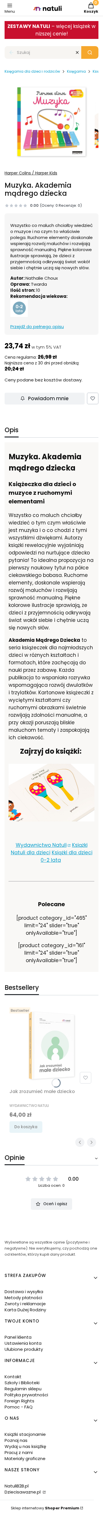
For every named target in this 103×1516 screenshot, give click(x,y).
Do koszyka (25, 1127)
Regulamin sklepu (23, 1389)
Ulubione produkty (24, 1349)
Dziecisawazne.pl (23, 1492)
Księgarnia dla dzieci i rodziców (32, 71)
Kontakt (13, 1377)
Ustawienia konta (23, 1343)
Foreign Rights (19, 1401)
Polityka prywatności (26, 1395)
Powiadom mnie (48, 398)
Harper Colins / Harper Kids (31, 173)
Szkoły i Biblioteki (22, 1383)
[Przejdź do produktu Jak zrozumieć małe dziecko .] (51, 1045)
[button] (89, 52)
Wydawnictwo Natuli (41, 845)
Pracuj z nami (19, 1452)
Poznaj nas (16, 1440)
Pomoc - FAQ (19, 1407)
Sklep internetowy (45, 1508)
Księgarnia (76, 71)
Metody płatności (23, 1298)
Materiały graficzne (25, 1458)
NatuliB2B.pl (17, 1486)
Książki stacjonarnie (25, 1434)
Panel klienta (18, 1337)
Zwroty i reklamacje (25, 1304)
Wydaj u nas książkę (25, 1446)
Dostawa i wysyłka (24, 1292)
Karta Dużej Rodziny (25, 1310)
